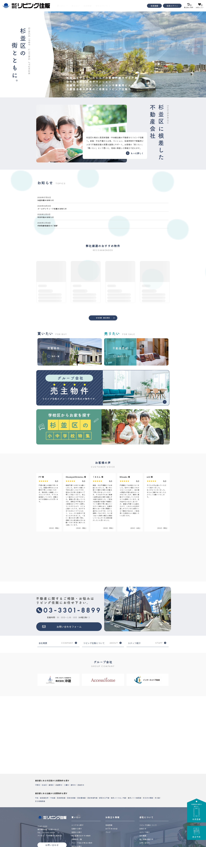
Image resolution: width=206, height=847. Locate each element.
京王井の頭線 (148, 798)
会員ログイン (172, 5)
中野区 (37, 785)
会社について (102, 5)
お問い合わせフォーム (69, 626)
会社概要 (56, 643)
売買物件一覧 (76, 839)
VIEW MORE (103, 318)
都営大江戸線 (104, 798)
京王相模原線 (40, 801)
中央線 (52, 798)
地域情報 (88, 5)
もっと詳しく (137, 153)
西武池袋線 (71, 798)
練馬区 (51, 785)
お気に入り (200, 6)
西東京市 (80, 785)
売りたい (76, 5)
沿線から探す (76, 828)
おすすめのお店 (111, 828)
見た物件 (188, 6)
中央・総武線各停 (41, 798)
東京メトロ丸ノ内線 (118, 798)
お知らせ (142, 828)
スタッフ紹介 (145, 643)
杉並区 (44, 785)
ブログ (108, 832)
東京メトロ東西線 (134, 798)
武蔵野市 (58, 785)
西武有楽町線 (92, 798)
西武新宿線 (61, 798)
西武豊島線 (81, 798)
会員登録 (154, 5)
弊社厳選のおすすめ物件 (81, 835)
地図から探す (76, 832)
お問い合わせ (144, 843)
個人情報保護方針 (146, 839)
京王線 (157, 798)
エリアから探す (77, 825)
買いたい (61, 5)
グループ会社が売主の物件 (81, 843)
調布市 (73, 785)
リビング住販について (100, 643)
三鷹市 (66, 785)
